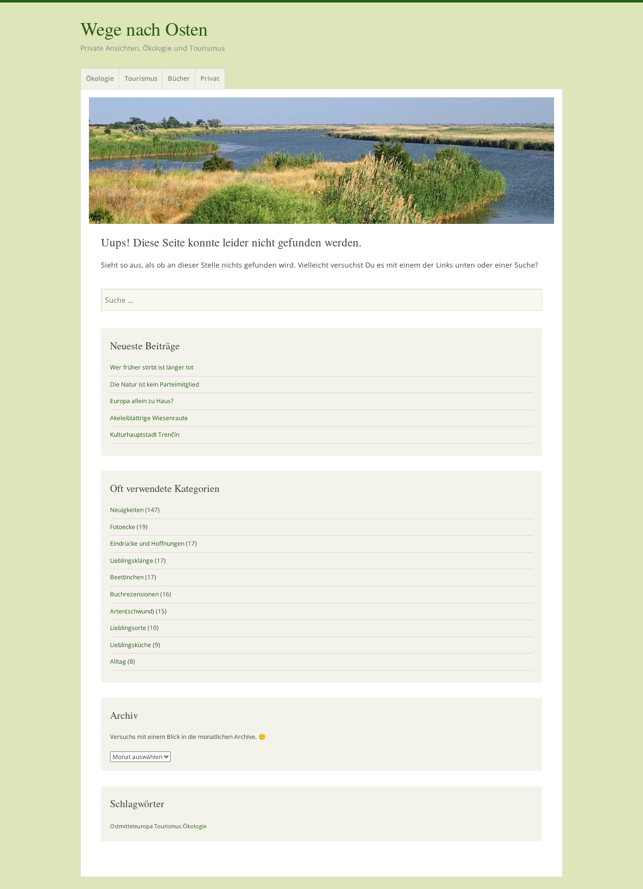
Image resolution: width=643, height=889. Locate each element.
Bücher (179, 78)
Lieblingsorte (128, 627)
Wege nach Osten (144, 28)
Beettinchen (127, 577)
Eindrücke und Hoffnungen (147, 543)
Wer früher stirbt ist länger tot (151, 367)
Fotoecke (122, 527)
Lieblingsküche (130, 645)
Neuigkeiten (127, 509)
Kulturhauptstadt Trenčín (144, 434)
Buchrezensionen (134, 594)
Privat (210, 78)
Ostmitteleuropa (131, 826)
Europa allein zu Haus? (141, 401)
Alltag (118, 661)
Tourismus (141, 78)
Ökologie (100, 78)
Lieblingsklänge (131, 560)
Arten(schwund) (132, 611)
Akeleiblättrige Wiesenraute (149, 418)
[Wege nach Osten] (321, 160)
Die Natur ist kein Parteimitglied (154, 384)
